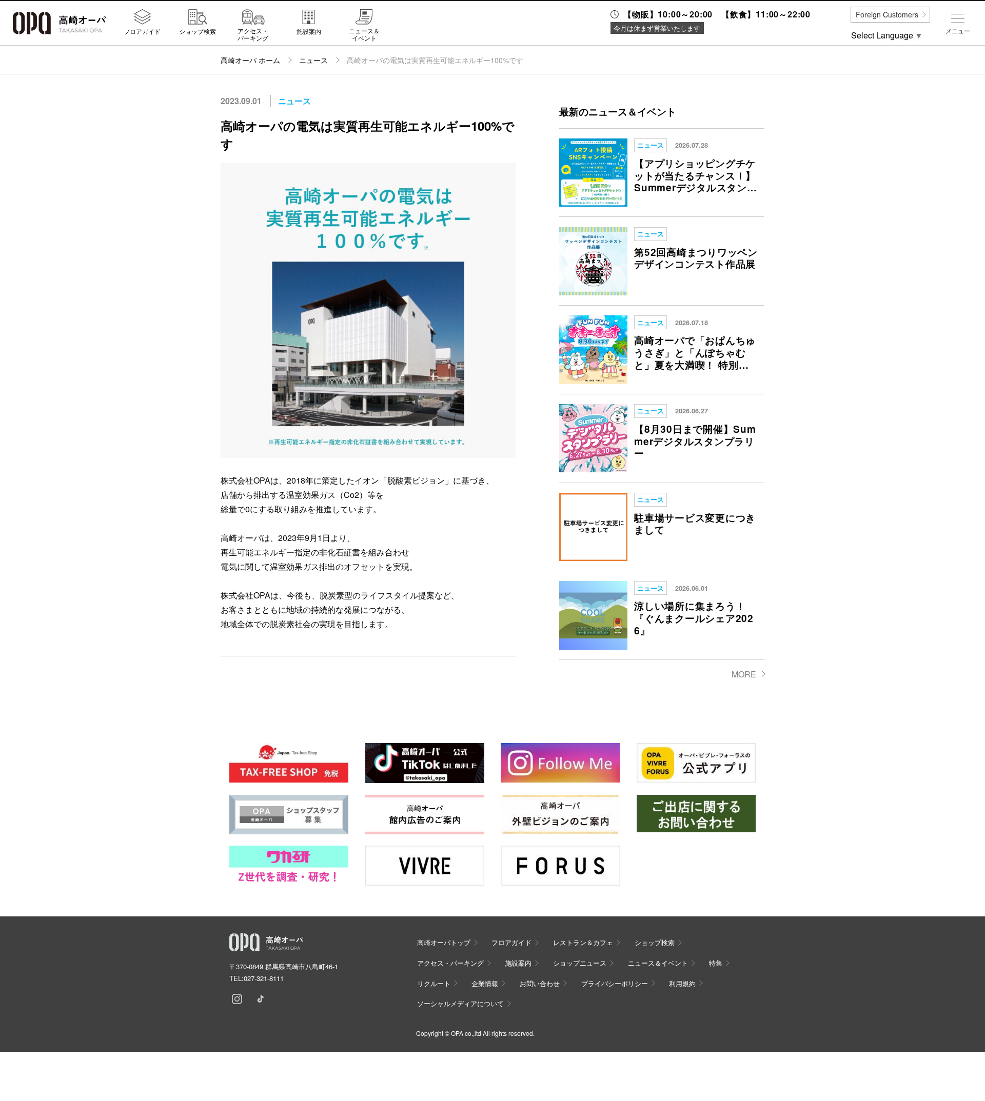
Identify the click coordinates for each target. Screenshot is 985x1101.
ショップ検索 (197, 31)
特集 (715, 963)
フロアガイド (142, 31)
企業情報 (484, 983)
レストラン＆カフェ (583, 942)
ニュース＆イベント (364, 34)
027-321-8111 (264, 978)
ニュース (313, 60)
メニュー (957, 30)
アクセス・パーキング (253, 34)
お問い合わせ (540, 983)
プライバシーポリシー (614, 983)
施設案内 (309, 31)
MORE (744, 674)
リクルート (433, 983)
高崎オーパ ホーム (250, 60)
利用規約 (682, 983)
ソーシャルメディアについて (460, 1003)
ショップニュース (579, 963)
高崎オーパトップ (443, 942)
